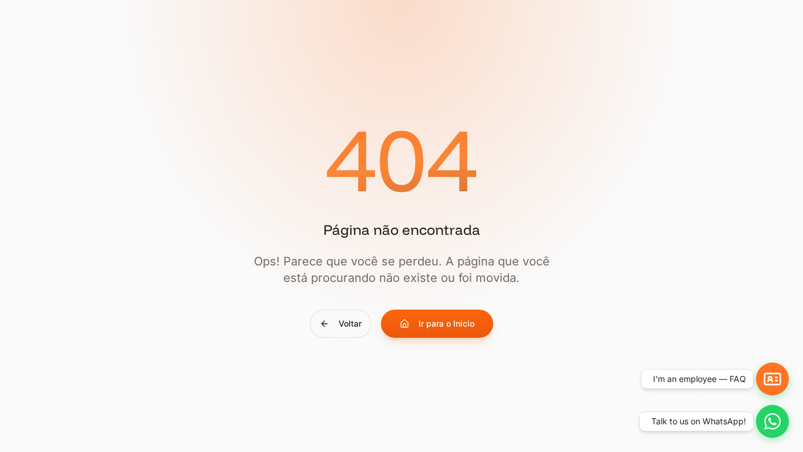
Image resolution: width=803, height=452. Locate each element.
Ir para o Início (446, 323)
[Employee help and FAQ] (772, 379)
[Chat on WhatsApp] (772, 421)
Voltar (350, 323)
